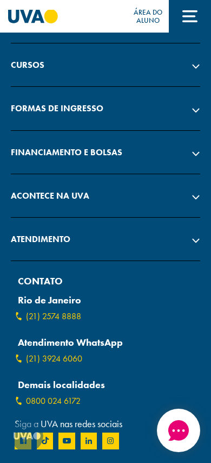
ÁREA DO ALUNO (148, 16)
